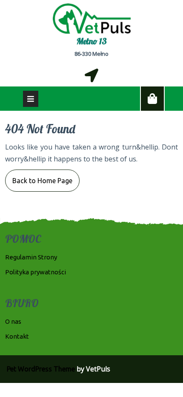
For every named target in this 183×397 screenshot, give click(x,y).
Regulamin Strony (31, 257)
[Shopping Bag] (152, 99)
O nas (13, 321)
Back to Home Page (38, 177)
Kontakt (17, 336)
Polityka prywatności (35, 272)
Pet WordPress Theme (41, 369)
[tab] (30, 98)
